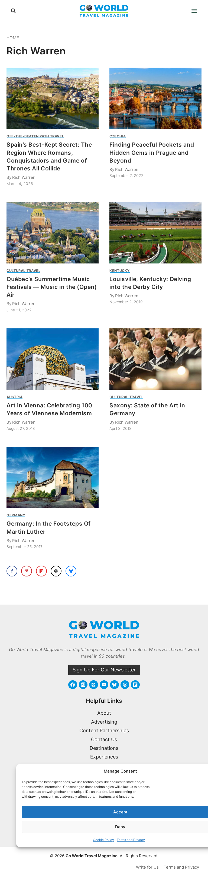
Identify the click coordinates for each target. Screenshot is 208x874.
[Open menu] (194, 11)
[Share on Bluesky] (71, 571)
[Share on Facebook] (11, 571)
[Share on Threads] (56, 571)
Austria (14, 397)
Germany (15, 515)
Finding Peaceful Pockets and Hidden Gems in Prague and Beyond (151, 152)
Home (12, 37)
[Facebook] (72, 684)
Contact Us (104, 739)
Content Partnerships (104, 730)
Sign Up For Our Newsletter (104, 669)
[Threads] (125, 684)
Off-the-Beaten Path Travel (35, 136)
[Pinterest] (93, 684)
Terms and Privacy (131, 840)
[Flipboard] (135, 684)
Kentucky (119, 271)
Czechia (117, 136)
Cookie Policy (103, 840)
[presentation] (52, 98)
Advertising (104, 722)
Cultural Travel (23, 271)
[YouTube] (104, 684)
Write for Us (147, 867)
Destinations (104, 748)
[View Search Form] (13, 11)
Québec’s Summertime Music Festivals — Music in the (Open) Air (51, 287)
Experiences (104, 757)
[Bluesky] (114, 684)
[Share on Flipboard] (41, 571)
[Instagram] (83, 684)
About (104, 713)
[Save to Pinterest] (26, 571)
